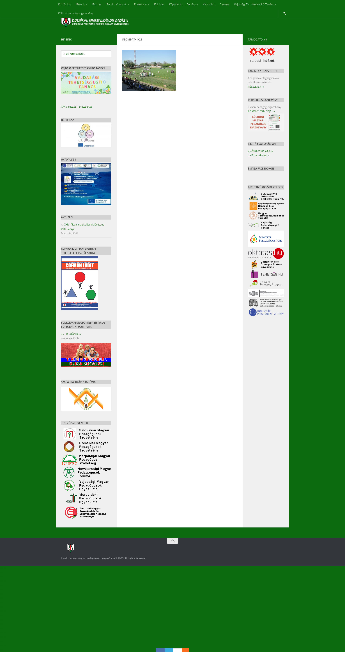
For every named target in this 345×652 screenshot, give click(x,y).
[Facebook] (160, 650)
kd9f (2, 589)
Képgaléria (175, 4)
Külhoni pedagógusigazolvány (75, 13)
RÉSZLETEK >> (256, 86)
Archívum (192, 4)
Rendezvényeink (116, 4)
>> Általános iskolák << (260, 151)
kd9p (3, 632)
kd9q (3, 637)
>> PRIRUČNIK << (71, 334)
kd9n (3, 624)
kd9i (2, 602)
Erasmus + (140, 4)
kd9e (3, 585)
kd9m (3, 619)
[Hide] (187, 650)
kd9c (3, 576)
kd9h (3, 598)
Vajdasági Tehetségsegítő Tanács (254, 4)
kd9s (3, 645)
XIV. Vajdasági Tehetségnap (76, 106)
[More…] (183, 650)
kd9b (3, 572)
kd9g (3, 593)
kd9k (3, 611)
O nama (224, 4)
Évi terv (97, 4)
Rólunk (80, 4)
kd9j (2, 606)
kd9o (3, 628)
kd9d (3, 580)
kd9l (2, 615)
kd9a (3, 567)
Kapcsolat (209, 4)
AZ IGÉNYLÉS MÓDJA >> (261, 111)
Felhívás (159, 4)
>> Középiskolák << (258, 155)
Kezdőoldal (64, 4)
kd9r (2, 641)
